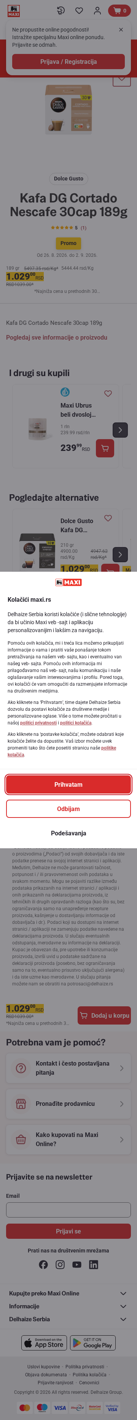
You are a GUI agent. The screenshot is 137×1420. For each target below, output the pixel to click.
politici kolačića (75, 723)
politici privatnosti (38, 723)
